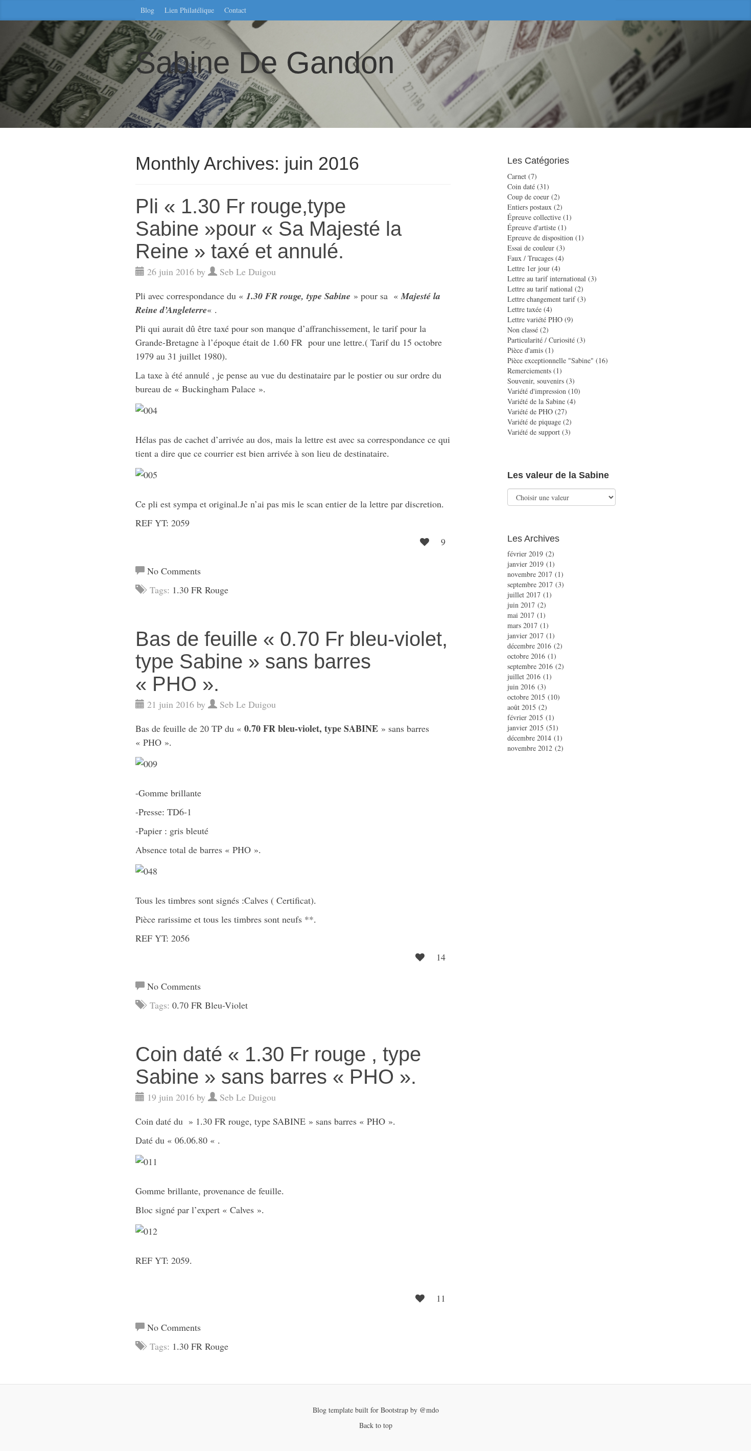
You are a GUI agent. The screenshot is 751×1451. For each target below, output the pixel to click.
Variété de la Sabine (536, 401)
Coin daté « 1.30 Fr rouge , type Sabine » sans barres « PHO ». (278, 1065)
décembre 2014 (529, 738)
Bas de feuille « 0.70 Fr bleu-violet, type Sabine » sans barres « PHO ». (291, 661)
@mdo (429, 1410)
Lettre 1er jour (528, 268)
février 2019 (525, 554)
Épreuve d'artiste (531, 227)
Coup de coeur (528, 197)
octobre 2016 (526, 656)
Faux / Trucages (530, 258)
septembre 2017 (530, 584)
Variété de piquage (534, 422)
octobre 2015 (526, 697)
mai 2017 (520, 615)
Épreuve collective (534, 217)
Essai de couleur (530, 248)
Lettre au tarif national (540, 289)
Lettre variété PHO (534, 319)
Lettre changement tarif (541, 299)
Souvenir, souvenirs (535, 381)
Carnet (516, 176)
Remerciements (529, 370)
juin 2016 (521, 686)
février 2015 (525, 717)
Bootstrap (393, 1410)
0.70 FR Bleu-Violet (210, 1005)
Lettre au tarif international (546, 278)
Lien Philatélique (189, 10)
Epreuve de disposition (540, 237)
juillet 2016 (524, 676)
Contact (235, 10)
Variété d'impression (536, 391)
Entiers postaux (529, 207)
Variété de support (533, 432)
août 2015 (521, 707)
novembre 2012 (529, 748)
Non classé (522, 329)
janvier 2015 (525, 727)
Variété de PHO (530, 411)
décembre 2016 (529, 646)
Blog (147, 10)
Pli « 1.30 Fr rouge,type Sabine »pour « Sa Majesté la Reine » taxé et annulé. (268, 228)
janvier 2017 (525, 635)
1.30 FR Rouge (200, 590)
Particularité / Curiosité (541, 340)
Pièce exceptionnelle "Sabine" (550, 360)
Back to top (375, 1425)
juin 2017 (521, 605)
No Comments (174, 571)
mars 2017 (522, 625)
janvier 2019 (525, 564)
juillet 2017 (524, 594)
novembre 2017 (529, 574)
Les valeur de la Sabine (558, 475)
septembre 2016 (530, 666)
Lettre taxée (524, 309)
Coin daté (521, 186)
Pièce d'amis (525, 350)
